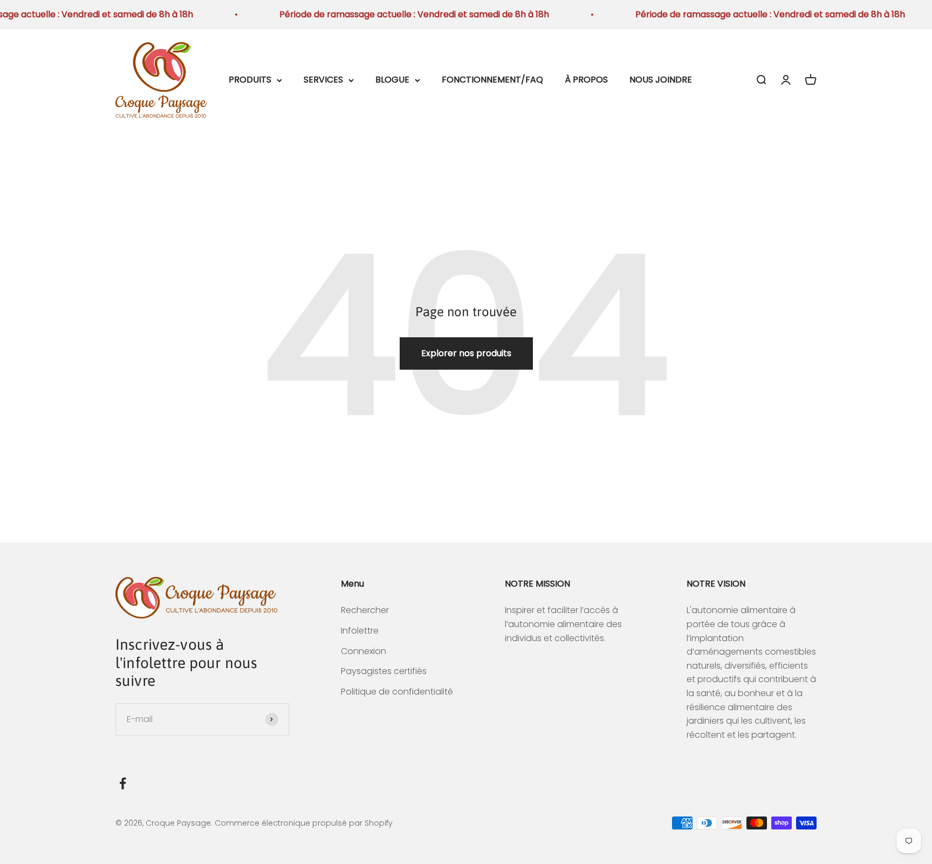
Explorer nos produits (466, 353)
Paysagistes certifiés (384, 671)
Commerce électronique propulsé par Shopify (304, 823)
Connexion (363, 651)
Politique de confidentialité (397, 691)
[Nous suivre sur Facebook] (122, 783)
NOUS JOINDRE (660, 79)
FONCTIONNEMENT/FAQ (492, 79)
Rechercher (365, 610)
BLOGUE (392, 79)
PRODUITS (250, 79)
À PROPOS (586, 79)
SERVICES (323, 79)
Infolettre (360, 630)
